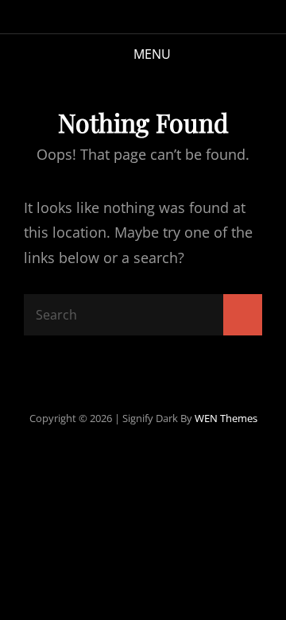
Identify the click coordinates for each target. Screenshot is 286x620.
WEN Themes (226, 418)
